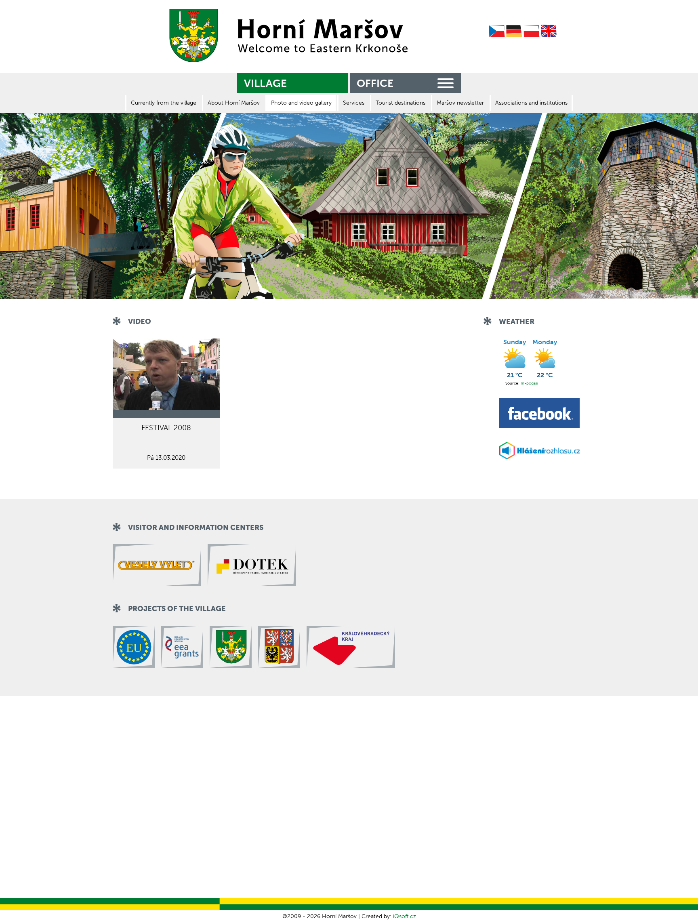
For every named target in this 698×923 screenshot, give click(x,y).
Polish (532, 31)
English (549, 31)
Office (375, 83)
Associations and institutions (531, 102)
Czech (497, 31)
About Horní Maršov (234, 102)
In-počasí (529, 383)
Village (265, 83)
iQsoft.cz (404, 916)
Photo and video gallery (301, 102)
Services (353, 102)
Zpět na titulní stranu (286, 35)
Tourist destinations (400, 102)
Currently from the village (163, 102)
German (514, 31)
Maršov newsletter (460, 102)
